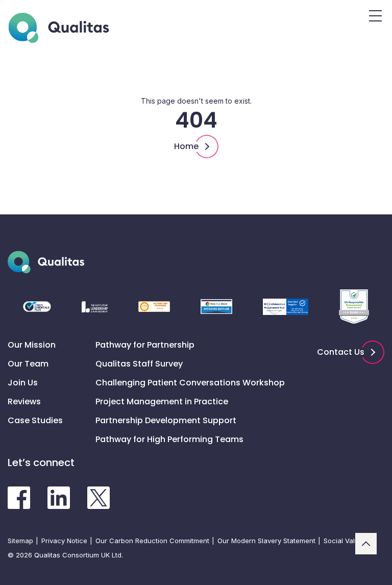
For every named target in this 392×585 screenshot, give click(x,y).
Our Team (28, 363)
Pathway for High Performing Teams (169, 439)
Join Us (23, 382)
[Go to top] (366, 543)
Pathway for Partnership (144, 344)
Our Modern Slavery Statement (266, 541)
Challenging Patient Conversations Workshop (190, 382)
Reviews (24, 401)
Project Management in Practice (161, 401)
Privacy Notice (64, 541)
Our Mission (32, 344)
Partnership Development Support (165, 420)
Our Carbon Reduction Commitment (152, 541)
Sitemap (20, 541)
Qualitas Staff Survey (139, 363)
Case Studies (35, 420)
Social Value (343, 541)
